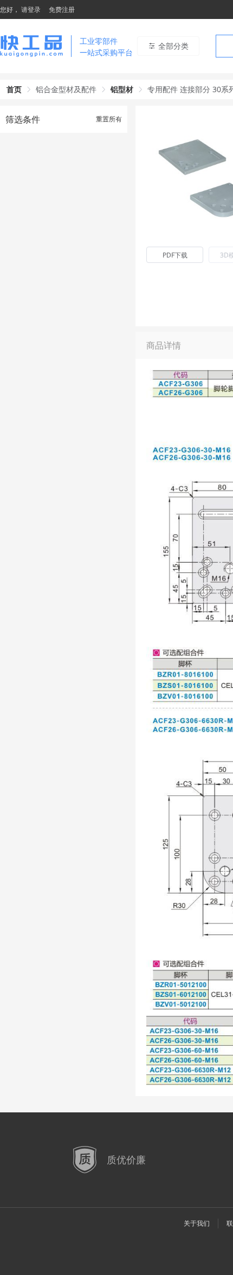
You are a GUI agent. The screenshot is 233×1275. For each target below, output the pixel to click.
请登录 (31, 9)
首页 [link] (14, 89)
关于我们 (197, 1223)
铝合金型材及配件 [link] (66, 89)
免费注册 (62, 9)
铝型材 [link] (122, 89)
